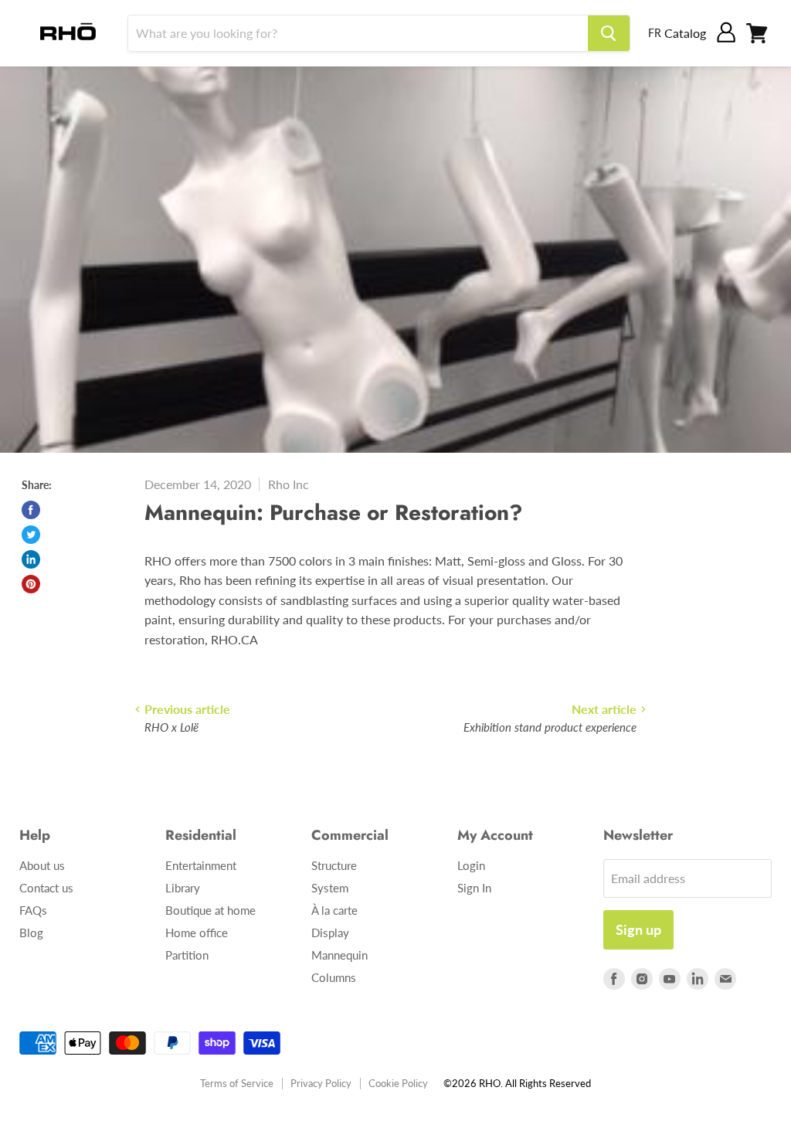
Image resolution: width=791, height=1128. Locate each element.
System (329, 888)
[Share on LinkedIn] (31, 559)
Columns (333, 977)
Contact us (46, 888)
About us (42, 865)
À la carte (334, 910)
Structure (334, 865)
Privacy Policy (320, 1083)
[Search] (609, 33)
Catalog (685, 32)
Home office (196, 932)
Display (330, 932)
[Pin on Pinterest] (31, 584)
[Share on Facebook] (31, 510)
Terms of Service (236, 1083)
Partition (187, 955)
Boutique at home (210, 910)
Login (471, 865)
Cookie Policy (398, 1083)
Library (182, 888)
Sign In (474, 888)
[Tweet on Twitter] (31, 534)
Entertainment (200, 865)
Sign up (638, 929)
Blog (31, 932)
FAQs (33, 910)
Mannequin (339, 955)
